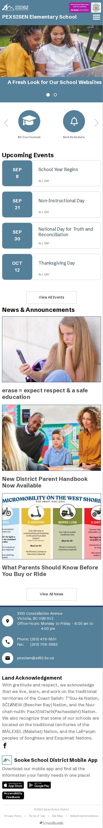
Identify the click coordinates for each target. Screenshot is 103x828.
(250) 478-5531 (43, 639)
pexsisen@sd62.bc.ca (35, 658)
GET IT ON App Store (10, 786)
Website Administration (84, 816)
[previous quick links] (6, 123)
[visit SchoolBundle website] (51, 823)
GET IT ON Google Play (36, 786)
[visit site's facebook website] (5, 746)
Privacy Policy (13, 816)
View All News (52, 594)
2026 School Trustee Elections (46, 82)
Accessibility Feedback (13, 795)
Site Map (57, 816)
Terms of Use (37, 816)
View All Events (51, 297)
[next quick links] (96, 123)
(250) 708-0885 (44, 644)
